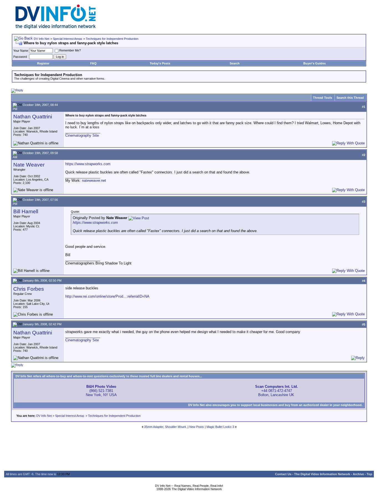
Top (369, 474)
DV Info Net (41, 38)
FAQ (93, 63)
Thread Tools (322, 97)
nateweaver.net (94, 180)
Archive (358, 474)
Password (20, 56)
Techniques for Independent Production (112, 38)
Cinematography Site (82, 135)
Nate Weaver (29, 165)
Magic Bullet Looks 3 (220, 426)
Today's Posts (160, 63)
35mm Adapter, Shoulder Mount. (165, 426)
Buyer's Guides (314, 63)
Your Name (20, 50)
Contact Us (283, 474)
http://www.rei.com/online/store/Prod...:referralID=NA (107, 296)
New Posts (196, 426)
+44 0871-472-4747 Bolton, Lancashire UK (276, 390)
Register (43, 63)
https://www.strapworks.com (87, 164)
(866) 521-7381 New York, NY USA (101, 390)
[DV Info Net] (55, 28)
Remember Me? (70, 50)
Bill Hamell (25, 211)
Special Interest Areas (67, 38)
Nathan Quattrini (32, 116)
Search (235, 63)
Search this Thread (350, 97)
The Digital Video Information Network (322, 474)
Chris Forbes (28, 289)
